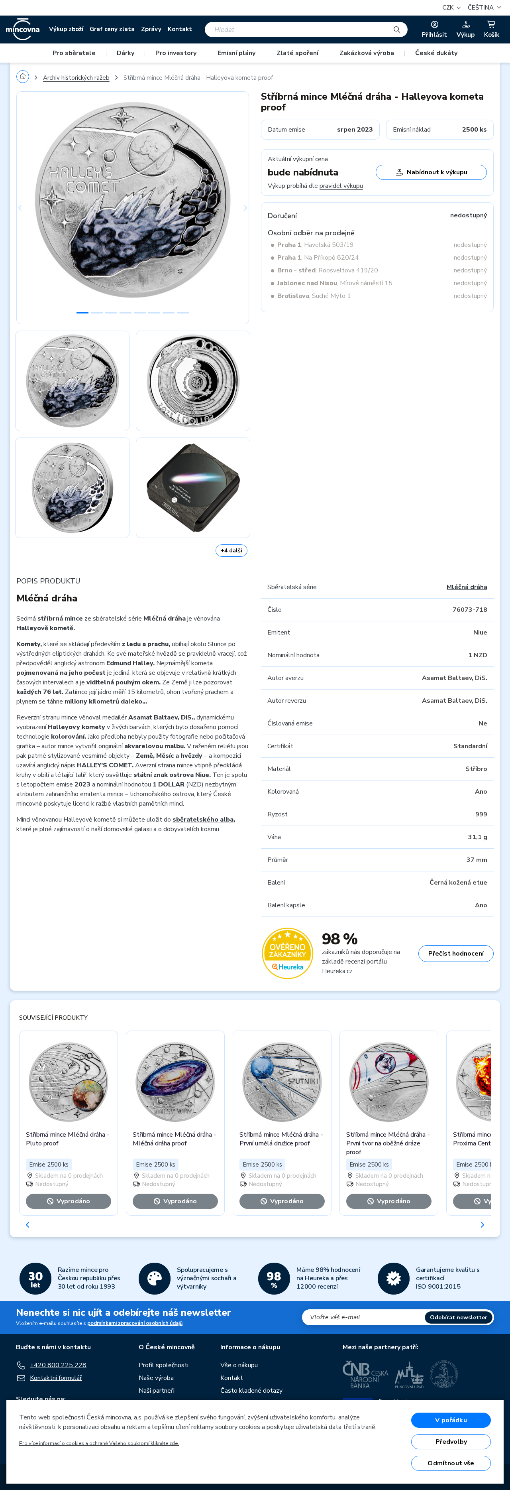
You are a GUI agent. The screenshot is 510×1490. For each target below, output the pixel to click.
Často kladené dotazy (251, 1390)
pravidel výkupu (341, 185)
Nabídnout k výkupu (437, 172)
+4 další (231, 550)
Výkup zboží (66, 29)
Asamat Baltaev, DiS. (160, 717)
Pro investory (175, 53)
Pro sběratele (74, 53)
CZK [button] (448, 8)
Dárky (125, 53)
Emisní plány (236, 53)
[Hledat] (397, 29)
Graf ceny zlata (112, 29)
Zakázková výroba (366, 53)
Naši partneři (157, 1390)
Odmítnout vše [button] (451, 1463)
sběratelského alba (203, 819)
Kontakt (180, 29)
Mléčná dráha (467, 587)
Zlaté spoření (297, 53)
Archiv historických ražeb (76, 78)
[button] (483, 8)
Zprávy (151, 29)
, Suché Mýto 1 (314, 296)
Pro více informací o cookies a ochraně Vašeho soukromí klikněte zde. (99, 1443)
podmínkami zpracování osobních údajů (134, 1323)
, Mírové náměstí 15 (334, 283)
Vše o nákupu (239, 1365)
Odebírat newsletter (458, 1317)
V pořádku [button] (451, 1420)
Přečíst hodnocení (456, 953)
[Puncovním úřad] (409, 1374)
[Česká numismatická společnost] (444, 1374)
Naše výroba (156, 1378)
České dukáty (436, 53)
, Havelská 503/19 (315, 244)
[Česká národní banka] (365, 1374)
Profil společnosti (163, 1365)
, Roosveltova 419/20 (327, 270)
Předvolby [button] (451, 1441)
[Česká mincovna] (22, 29)
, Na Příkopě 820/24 (318, 257)
